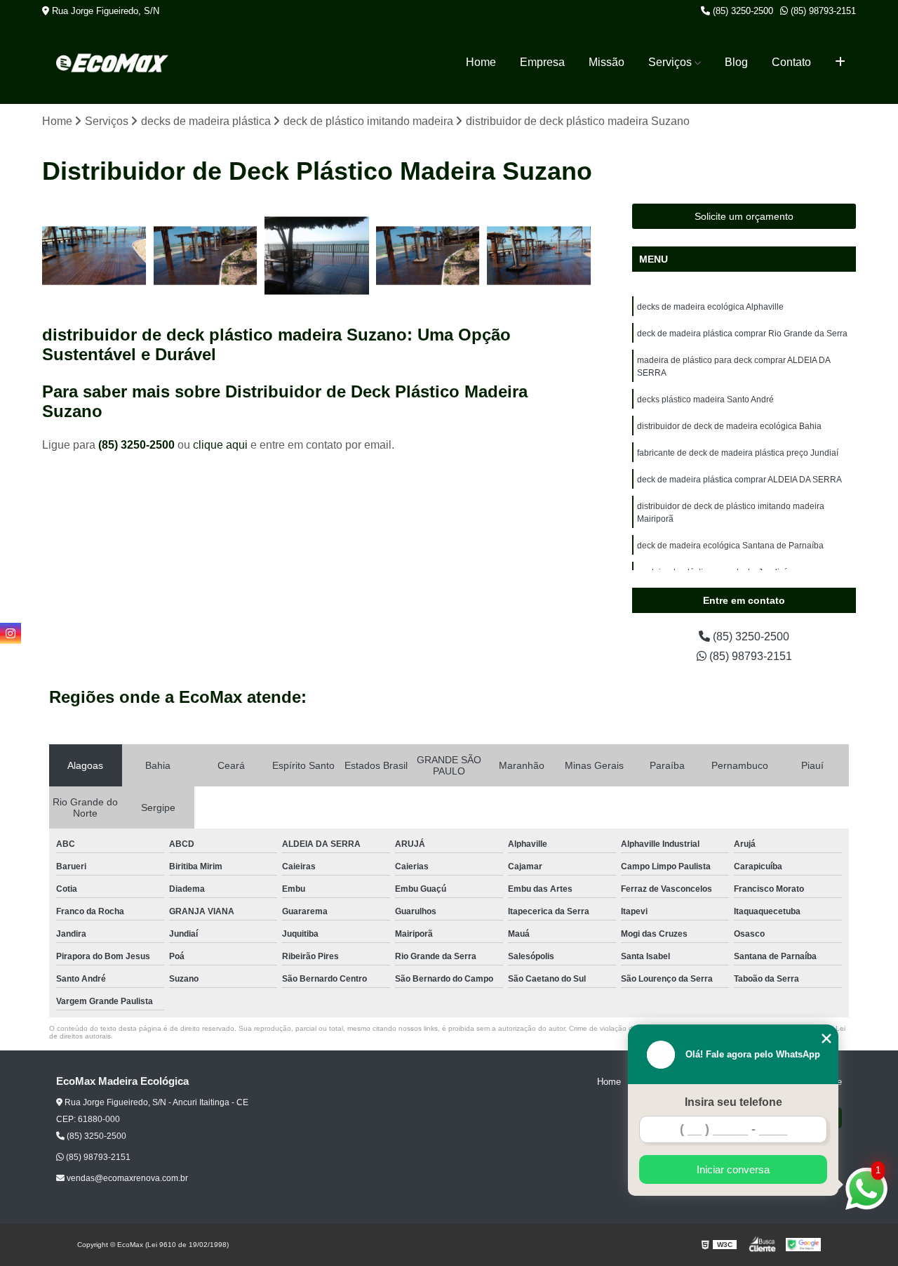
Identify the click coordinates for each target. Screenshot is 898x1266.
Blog (736, 62)
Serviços (670, 62)
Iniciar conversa (733, 1169)
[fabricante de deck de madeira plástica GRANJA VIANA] (316, 256)
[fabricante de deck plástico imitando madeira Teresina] (206, 256)
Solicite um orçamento (744, 216)
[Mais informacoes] (840, 62)
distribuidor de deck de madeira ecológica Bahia (729, 426)
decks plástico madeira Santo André (705, 399)
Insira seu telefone (733, 1102)
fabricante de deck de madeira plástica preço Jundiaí (737, 453)
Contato (791, 62)
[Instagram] (10, 633)
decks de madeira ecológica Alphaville (710, 307)
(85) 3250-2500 (741, 11)
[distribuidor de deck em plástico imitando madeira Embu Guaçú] (428, 256)
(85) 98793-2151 (822, 11)
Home (481, 62)
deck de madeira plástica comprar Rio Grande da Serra (742, 333)
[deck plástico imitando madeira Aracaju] (94, 256)
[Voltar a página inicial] (112, 62)
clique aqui (220, 445)
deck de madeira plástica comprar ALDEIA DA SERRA (739, 479)
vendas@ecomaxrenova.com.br (126, 1178)
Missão (606, 62)
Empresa (542, 62)
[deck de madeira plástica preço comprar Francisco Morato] (539, 256)
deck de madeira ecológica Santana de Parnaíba (730, 545)
